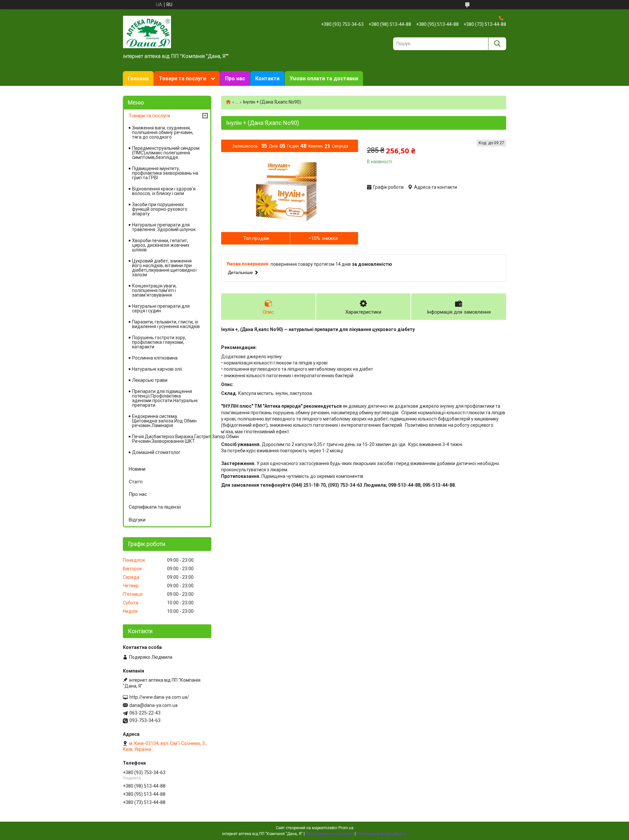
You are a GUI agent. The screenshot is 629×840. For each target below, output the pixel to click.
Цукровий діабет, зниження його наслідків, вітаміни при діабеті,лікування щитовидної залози (164, 267)
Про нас (235, 78)
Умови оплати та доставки (324, 78)
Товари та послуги (182, 78)
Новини (137, 469)
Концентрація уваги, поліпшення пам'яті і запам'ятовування (154, 290)
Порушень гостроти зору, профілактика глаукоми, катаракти (159, 342)
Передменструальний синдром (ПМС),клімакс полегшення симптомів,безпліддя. (166, 153)
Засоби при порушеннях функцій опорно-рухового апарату (159, 209)
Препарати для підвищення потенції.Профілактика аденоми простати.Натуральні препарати (165, 398)
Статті (136, 482)
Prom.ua (345, 828)
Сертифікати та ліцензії (155, 507)
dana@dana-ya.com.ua (153, 705)
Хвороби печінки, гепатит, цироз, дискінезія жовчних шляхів (160, 245)
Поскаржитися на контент (330, 833)
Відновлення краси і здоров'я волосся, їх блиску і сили (164, 191)
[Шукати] (497, 43)
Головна (138, 78)
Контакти (267, 78)
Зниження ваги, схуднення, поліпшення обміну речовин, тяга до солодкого (162, 132)
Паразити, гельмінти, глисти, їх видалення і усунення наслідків (166, 324)
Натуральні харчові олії (157, 369)
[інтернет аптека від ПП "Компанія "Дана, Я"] (147, 31)
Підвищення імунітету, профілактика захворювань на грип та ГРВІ (165, 173)
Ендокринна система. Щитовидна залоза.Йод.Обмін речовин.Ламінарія (164, 421)
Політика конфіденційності (382, 833)
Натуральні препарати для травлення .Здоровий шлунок (164, 227)
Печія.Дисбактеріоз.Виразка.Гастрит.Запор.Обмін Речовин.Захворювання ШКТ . (171, 439)
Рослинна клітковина (155, 358)
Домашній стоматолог (156, 452)
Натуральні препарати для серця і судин (161, 308)
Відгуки (137, 520)
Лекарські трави (149, 380)
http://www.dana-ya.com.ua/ (159, 697)
